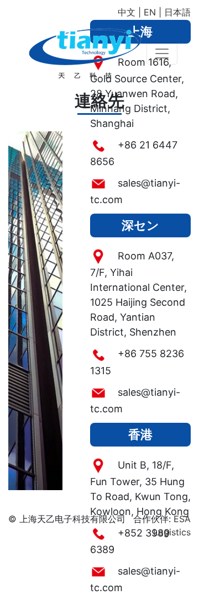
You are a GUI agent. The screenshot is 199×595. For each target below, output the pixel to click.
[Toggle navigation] (161, 53)
